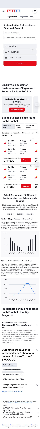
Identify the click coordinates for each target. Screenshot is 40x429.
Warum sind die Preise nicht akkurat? (17, 417)
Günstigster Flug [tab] (7, 126)
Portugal (19, 425)
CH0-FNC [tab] (10, 214)
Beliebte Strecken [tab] (9, 365)
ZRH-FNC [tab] (20, 214)
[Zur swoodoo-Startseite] (13, 11)
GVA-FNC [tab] (30, 214)
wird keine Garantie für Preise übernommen (19, 402)
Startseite (5, 425)
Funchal (33, 425)
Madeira (26, 425)
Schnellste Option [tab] (30, 126)
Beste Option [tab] (18, 126)
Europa (12, 425)
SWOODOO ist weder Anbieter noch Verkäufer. (17, 409)
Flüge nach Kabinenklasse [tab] (12, 369)
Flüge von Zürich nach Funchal (12, 391)
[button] (3, 11)
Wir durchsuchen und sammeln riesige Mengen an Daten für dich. (17, 413)
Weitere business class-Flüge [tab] (13, 379)
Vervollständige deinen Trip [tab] (12, 374)
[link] (17, 110)
